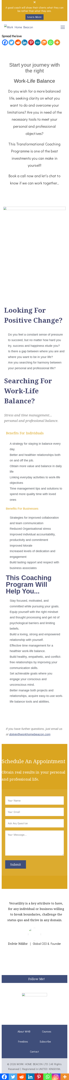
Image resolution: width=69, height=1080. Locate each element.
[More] (57, 42)
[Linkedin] (24, 42)
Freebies (23, 1041)
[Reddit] (18, 42)
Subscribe (45, 1041)
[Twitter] (11, 42)
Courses (46, 1031)
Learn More (34, 17)
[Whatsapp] (51, 42)
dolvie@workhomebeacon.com (29, 734)
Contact (34, 1051)
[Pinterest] (31, 42)
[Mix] (44, 42)
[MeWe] (38, 42)
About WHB (24, 1031)
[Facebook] (5, 42)
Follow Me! (36, 979)
